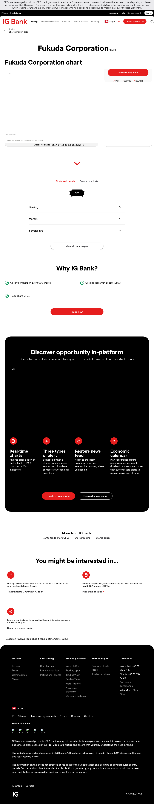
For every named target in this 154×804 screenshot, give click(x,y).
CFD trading (47, 658)
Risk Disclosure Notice (60, 744)
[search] (152, 21)
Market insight (100, 658)
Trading (33, 21)
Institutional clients (50, 674)
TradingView (73, 674)
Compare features (76, 695)
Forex (15, 670)
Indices (16, 666)
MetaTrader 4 (73, 683)
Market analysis (81, 21)
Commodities (19, 674)
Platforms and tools (50, 21)
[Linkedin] (43, 731)
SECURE (127, 81)
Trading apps (73, 670)
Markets (16, 658)
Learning (95, 21)
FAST (117, 81)
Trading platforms (76, 658)
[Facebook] (14, 731)
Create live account (135, 21)
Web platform (73, 666)
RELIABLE (139, 81)
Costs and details (65, 181)
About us (66, 21)
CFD (77, 193)
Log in (149, 13)
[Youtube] (35, 731)
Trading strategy (101, 674)
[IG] (15, 21)
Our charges (47, 666)
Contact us (126, 658)
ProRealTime (73, 679)
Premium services (49, 670)
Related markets (89, 181)
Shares (15, 679)
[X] (28, 731)
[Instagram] (21, 731)
